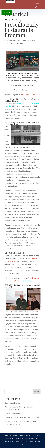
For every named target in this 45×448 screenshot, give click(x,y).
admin (9, 40)
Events (13, 43)
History (20, 43)
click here (27, 281)
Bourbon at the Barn (12, 403)
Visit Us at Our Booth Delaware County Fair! (22, 417)
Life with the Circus (12, 414)
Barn (24, 40)
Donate (6, 12)
